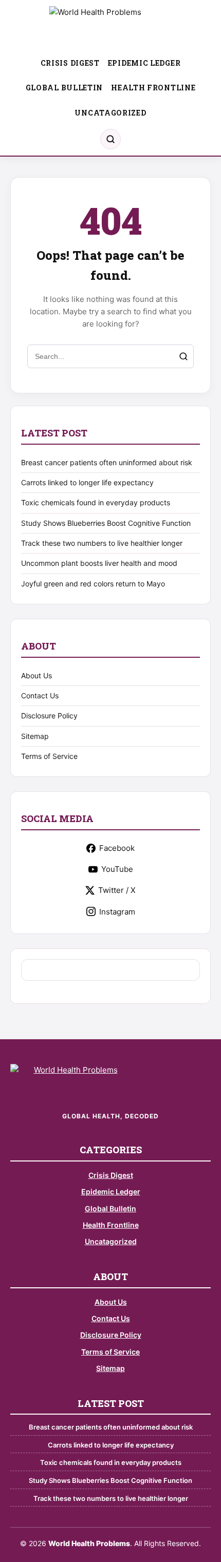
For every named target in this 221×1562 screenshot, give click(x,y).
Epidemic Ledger (144, 63)
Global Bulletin (64, 87)
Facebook (117, 848)
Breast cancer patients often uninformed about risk (106, 462)
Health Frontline (153, 87)
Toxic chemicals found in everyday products (95, 502)
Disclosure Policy (49, 715)
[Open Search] (110, 139)
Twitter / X (117, 890)
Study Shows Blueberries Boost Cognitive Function (106, 523)
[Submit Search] (183, 356)
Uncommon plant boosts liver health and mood (99, 563)
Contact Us (40, 695)
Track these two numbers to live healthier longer (101, 543)
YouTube (117, 869)
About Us (36, 675)
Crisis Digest (70, 63)
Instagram (117, 912)
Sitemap (35, 736)
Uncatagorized (110, 113)
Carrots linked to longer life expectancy (87, 482)
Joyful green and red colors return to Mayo (93, 583)
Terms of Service (49, 756)
